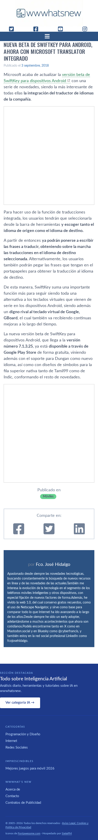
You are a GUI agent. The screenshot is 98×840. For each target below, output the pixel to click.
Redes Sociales (16, 747)
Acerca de (12, 789)
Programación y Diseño (22, 734)
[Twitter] (13, 29)
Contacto (12, 796)
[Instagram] (86, 29)
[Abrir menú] (49, 36)
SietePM (67, 833)
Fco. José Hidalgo (53, 564)
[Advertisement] (49, 156)
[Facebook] (37, 29)
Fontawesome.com (29, 833)
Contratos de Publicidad (23, 802)
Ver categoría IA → (19, 702)
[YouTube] (62, 29)
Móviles (48, 496)
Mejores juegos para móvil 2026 (29, 768)
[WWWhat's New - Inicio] (49, 13)
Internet (11, 741)
